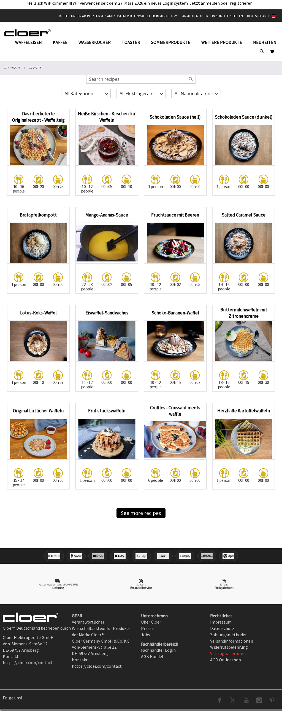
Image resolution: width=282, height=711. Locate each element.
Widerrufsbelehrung (229, 647)
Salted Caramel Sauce (243, 215)
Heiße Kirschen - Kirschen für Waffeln (106, 117)
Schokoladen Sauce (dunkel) (244, 117)
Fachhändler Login (158, 650)
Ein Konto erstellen (226, 16)
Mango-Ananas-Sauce (106, 215)
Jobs (145, 634)
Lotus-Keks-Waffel (38, 313)
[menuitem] (31, 42)
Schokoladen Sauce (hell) (175, 117)
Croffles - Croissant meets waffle (175, 411)
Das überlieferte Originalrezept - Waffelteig (38, 117)
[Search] (191, 79)
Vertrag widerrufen (228, 653)
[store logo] (27, 33)
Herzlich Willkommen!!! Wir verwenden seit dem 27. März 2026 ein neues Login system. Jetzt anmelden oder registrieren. (141, 3)
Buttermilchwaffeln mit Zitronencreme (243, 313)
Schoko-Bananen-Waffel (175, 313)
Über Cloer (151, 622)
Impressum (221, 622)
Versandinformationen (231, 641)
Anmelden (190, 16)
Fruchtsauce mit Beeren (175, 215)
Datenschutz (222, 628)
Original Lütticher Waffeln (38, 411)
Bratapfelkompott (38, 215)
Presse (147, 628)
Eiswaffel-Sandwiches (106, 313)
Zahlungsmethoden (229, 634)
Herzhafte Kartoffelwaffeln (243, 411)
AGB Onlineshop (225, 659)
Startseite (12, 68)
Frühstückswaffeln (106, 411)
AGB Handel (152, 656)
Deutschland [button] (258, 16)
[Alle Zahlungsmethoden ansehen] (141, 556)
